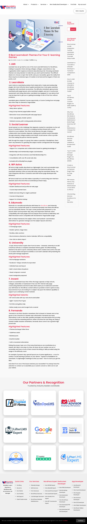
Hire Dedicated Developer (58, 4)
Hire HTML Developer (65, 487)
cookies (65, 520)
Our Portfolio (20, 493)
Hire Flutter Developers (80, 505)
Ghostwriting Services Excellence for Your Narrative (71, 198)
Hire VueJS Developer (80, 490)
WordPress (44, 205)
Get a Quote (80, 11)
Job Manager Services (37, 496)
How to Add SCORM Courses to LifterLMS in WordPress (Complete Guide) (71, 85)
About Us (19, 488)
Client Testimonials (22, 499)
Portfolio (73, 4)
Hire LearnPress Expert (51, 491)
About (25, 4)
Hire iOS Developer (79, 502)
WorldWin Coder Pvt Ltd (18, 60)
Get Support (20, 496)
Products (34, 4)
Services (43, 4)
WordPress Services (36, 493)
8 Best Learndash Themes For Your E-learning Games (34, 56)
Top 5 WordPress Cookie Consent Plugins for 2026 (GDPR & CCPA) (71, 102)
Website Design (35, 485)
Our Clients (20, 491)
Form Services (35, 491)
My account (82, 4)
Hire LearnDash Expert (51, 493)
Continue (80, 520)
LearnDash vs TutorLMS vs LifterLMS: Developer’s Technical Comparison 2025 (71, 69)
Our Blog (19, 485)
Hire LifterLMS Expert (50, 488)
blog (35, 60)
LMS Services (34, 488)
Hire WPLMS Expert (50, 485)
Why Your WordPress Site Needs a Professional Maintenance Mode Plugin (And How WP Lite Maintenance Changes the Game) (71, 122)
